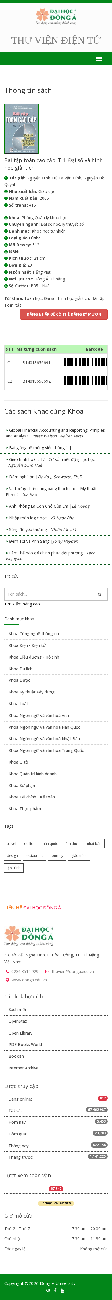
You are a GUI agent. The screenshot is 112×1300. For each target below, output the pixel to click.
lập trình (13, 867)
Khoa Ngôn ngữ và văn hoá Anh (39, 715)
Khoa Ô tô (18, 762)
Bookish (16, 1056)
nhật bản (94, 843)
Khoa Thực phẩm (25, 808)
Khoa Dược (19, 680)
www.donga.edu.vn (29, 979)
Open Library (20, 1033)
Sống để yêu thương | (42, 529)
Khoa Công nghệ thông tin (34, 633)
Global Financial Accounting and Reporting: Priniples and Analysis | (55, 433)
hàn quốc (50, 843)
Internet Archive (23, 1068)
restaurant (34, 855)
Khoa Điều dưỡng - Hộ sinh (34, 657)
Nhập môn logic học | (41, 517)
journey (57, 855)
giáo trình (79, 855)
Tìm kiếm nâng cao (22, 604)
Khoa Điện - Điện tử (27, 645)
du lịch (29, 843)
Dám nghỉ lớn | (45, 476)
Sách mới (17, 1009)
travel (11, 843)
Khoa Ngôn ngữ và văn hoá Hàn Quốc (44, 727)
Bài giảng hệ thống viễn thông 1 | (40, 447)
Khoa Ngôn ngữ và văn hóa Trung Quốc (46, 750)
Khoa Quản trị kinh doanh (33, 773)
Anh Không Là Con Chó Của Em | (49, 506)
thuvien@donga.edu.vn (73, 971)
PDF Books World (25, 1044)
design (12, 855)
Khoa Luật (18, 703)
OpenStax (18, 1021)
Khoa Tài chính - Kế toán (32, 797)
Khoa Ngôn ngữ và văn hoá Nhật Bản (44, 738)
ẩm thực (72, 843)
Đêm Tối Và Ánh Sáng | (43, 541)
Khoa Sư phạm (22, 785)
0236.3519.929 (24, 971)
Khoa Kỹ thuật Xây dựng (32, 692)
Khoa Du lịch (20, 668)
